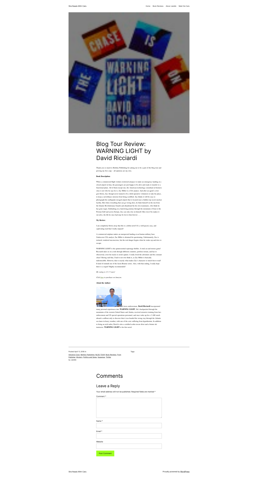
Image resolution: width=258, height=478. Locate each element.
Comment (101, 396)
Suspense (101, 357)
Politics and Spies (90, 357)
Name (99, 421)
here (102, 277)
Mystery (79, 357)
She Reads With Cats (77, 6)
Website (99, 442)
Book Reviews (111, 355)
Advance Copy (74, 355)
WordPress (184, 472)
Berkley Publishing (88, 355)
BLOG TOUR (100, 355)
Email (99, 431)
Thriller (108, 357)
